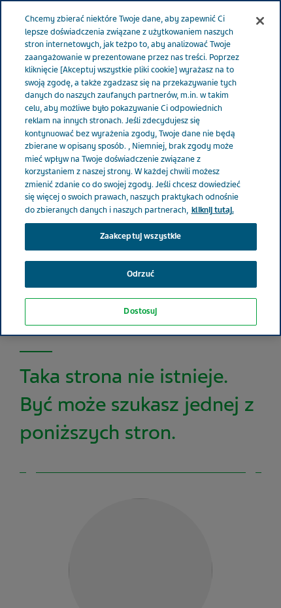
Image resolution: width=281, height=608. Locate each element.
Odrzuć (140, 274)
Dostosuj (140, 311)
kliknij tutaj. (212, 210)
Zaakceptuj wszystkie (141, 236)
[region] (140, 168)
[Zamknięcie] (260, 21)
